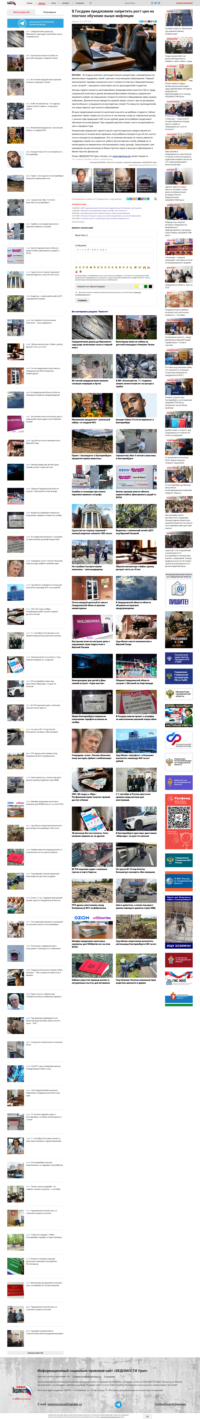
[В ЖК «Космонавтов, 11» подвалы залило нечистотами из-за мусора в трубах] (136, 366)
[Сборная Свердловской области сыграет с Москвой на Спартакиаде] (136, 666)
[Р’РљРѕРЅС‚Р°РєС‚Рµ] (142, 21)
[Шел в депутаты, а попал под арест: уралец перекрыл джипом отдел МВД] (136, 891)
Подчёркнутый (83, 250)
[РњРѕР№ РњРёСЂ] (156, 21)
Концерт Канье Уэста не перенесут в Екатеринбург (135, 421)
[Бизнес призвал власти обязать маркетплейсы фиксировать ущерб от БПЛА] (136, 477)
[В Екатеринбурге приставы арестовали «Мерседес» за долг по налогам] (136, 819)
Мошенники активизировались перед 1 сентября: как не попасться (103, 210)
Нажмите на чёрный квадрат (91, 286)
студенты (79, 159)
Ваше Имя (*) (81, 235)
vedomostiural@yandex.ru (65, 1404)
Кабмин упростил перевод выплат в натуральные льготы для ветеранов (91, 981)
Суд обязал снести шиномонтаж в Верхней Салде (134, 643)
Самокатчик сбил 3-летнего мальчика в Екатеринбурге (136, 457)
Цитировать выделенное (103, 250)
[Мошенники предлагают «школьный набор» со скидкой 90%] (92, 405)
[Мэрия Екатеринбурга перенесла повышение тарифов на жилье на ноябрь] (92, 702)
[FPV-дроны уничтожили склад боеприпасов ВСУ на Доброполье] (92, 891)
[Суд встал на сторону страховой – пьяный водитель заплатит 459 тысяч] (92, 516)
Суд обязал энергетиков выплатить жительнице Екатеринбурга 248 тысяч (136, 942)
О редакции (79, 3)
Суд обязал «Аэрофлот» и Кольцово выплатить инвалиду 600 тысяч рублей (135, 758)
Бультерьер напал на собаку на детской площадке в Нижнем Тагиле (135, 343)
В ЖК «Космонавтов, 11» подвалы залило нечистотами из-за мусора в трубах (135, 383)
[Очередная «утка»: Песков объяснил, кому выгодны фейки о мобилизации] (92, 741)
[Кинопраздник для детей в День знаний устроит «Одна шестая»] (92, 666)
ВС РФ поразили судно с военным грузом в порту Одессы (89, 870)
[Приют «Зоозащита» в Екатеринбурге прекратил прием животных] (92, 441)
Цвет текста (88, 250)
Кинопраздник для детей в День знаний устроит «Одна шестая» (89, 682)
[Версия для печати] (155, 199)
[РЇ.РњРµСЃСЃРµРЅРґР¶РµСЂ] (140, 21)
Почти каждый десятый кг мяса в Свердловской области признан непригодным (90, 605)
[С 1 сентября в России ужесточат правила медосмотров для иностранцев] (136, 780)
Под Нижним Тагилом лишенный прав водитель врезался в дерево (136, 981)
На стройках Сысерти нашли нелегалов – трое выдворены (87, 568)
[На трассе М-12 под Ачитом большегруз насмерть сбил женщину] (136, 855)
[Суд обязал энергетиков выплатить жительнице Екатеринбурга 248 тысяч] (136, 927)
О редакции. (109, 1376)
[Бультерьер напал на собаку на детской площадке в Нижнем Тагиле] (136, 327)
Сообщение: (81, 245)
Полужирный (77, 250)
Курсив (80, 250)
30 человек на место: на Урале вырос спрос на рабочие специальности (104, 218)
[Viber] (151, 21)
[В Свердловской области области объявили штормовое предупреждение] (136, 588)
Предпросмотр (106, 250)
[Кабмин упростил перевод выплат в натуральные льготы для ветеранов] (92, 966)
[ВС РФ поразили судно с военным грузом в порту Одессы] (92, 855)
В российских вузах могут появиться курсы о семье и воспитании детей (105, 213)
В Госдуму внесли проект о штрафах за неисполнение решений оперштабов (136, 718)
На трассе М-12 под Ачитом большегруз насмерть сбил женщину (135, 870)
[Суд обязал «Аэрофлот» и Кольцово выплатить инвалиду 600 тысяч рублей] (136, 741)
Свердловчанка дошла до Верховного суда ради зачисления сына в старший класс (92, 344)
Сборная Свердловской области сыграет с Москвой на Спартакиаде (134, 682)
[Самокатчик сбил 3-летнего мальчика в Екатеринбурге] (136, 441)
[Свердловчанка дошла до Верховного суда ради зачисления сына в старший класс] (92, 327)
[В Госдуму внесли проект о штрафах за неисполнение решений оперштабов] (136, 702)
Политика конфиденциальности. (87, 1376)
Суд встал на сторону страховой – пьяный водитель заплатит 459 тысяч (92, 532)
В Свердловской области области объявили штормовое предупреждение (133, 605)
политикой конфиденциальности (111, 1417)
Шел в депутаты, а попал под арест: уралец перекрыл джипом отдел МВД (135, 906)
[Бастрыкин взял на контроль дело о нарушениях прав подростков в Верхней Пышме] (92, 627)
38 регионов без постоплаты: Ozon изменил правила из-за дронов (90, 834)
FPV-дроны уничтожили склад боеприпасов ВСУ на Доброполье (89, 906)
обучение (87, 159)
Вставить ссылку (97, 250)
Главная (29, 3)
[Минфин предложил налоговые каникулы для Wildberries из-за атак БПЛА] (92, 927)
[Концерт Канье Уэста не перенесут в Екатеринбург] (136, 405)
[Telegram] (147, 21)
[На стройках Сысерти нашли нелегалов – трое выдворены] (92, 552)
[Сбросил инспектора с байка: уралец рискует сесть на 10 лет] (136, 552)
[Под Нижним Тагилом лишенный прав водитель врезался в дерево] (136, 966)
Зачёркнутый (86, 250)
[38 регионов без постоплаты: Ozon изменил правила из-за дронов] (92, 819)
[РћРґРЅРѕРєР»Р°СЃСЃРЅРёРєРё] (144, 21)
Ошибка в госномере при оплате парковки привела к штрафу (89, 493)
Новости (42, 3)
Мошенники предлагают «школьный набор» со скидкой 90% (91, 421)
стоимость (96, 159)
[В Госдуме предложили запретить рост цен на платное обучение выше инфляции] (114, 47)
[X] (149, 21)
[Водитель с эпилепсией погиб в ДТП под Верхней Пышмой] (136, 516)
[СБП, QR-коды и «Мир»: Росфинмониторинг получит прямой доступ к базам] (92, 780)
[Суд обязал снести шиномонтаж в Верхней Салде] (136, 627)
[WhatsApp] (153, 21)
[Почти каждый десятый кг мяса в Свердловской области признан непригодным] (92, 588)
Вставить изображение (95, 250)
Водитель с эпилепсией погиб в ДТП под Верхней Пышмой (134, 532)
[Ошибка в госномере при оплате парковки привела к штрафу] (92, 477)
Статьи (53, 3)
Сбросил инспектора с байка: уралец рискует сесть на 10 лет (135, 568)
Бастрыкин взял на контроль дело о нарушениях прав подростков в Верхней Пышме (91, 644)
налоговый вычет (121, 156)
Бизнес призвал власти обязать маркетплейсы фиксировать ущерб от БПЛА (136, 494)
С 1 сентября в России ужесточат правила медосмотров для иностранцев (133, 797)
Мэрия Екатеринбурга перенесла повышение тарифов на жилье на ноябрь (89, 719)
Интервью (65, 3)
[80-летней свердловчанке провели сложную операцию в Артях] (92, 366)
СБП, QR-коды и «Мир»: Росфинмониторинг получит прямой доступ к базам (91, 797)
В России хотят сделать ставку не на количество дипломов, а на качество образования (110, 216)
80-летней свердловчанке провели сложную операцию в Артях (90, 382)
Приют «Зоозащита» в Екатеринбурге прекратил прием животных (91, 457)
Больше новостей (35, 1353)
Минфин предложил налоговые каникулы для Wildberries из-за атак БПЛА (91, 944)
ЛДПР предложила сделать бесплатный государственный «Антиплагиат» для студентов (110, 208)
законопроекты (106, 159)
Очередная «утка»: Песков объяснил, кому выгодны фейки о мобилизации (91, 757)
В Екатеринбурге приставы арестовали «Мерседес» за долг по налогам (136, 834)
